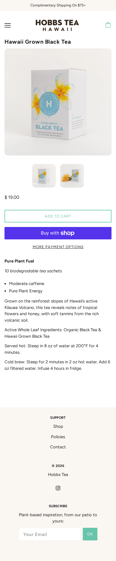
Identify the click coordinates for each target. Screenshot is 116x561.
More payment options (58, 247)
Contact (58, 446)
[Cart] (109, 25)
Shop (58, 426)
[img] (58, 487)
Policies (58, 436)
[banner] (57, 24)
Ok (90, 534)
